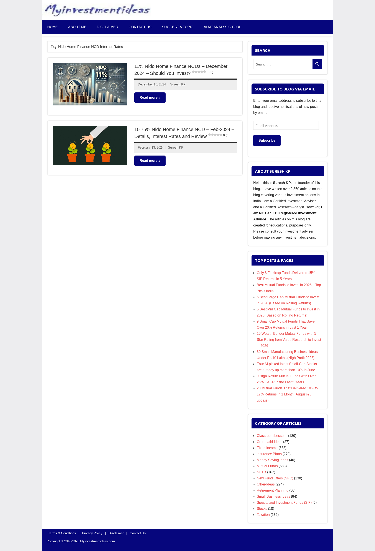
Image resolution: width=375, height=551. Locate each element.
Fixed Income (267, 448)
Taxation (263, 515)
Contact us (140, 27)
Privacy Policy (92, 533)
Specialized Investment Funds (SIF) (284, 502)
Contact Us (138, 533)
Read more (149, 97)
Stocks (262, 508)
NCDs (261, 472)
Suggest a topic (177, 27)
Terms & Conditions (62, 533)
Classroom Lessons (272, 436)
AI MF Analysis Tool (222, 27)
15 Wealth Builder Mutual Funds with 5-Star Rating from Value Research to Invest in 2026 (289, 340)
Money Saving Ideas (272, 460)
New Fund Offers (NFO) (275, 478)
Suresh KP (178, 84)
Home (52, 27)
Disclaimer (107, 27)
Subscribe (266, 140)
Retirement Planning (272, 490)
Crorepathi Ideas (269, 442)
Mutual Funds (267, 466)
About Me (77, 27)
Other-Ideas (266, 484)
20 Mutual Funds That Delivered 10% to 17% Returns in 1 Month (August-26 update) (287, 394)
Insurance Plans (269, 454)
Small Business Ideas (273, 496)
